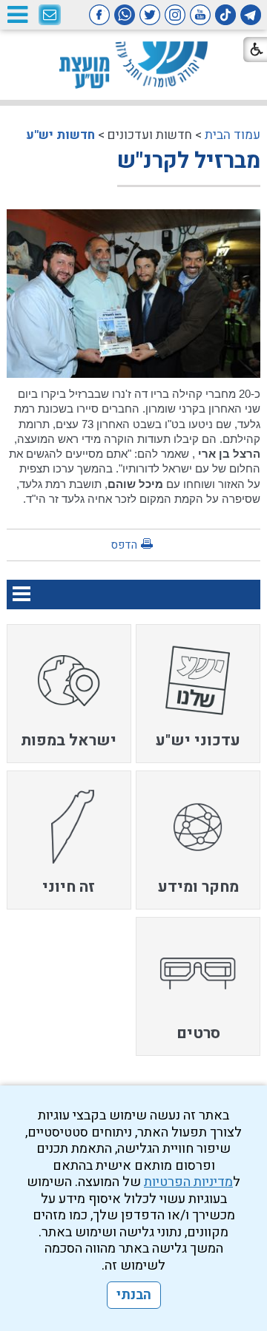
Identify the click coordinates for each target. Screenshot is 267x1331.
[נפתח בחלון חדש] (250, 14)
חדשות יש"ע (60, 135)
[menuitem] (198, 693)
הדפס (124, 545)
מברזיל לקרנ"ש (188, 161)
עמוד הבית (232, 135)
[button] (17, 14)
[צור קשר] (49, 15)
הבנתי (133, 1295)
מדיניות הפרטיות (188, 1182)
